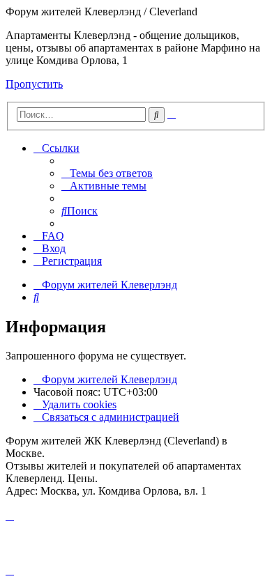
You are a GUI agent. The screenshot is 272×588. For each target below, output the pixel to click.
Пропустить (34, 84)
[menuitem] (107, 173)
